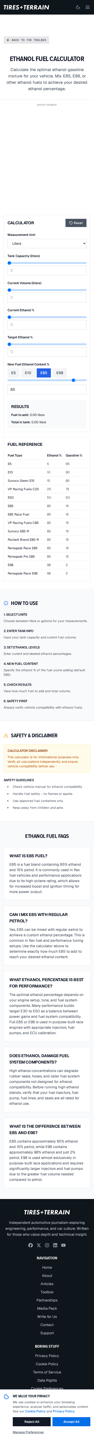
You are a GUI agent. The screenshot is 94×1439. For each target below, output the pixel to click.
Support (47, 1333)
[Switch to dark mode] (78, 7)
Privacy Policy (47, 1355)
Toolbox (47, 1292)
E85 (43, 372)
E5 (13, 372)
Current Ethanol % (21, 310)
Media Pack (47, 1308)
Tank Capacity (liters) (24, 256)
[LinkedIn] (55, 1245)
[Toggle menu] (87, 7)
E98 (59, 372)
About (47, 1275)
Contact (47, 1324)
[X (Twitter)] (39, 1245)
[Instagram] (47, 1245)
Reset (78, 223)
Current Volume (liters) (24, 283)
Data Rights (47, 1380)
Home (47, 1267)
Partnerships (47, 1300)
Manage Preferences (28, 1432)
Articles (47, 1283)
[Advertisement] (47, 155)
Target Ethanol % (20, 337)
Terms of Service (47, 1372)
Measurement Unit (21, 235)
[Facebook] (30, 1245)
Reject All (31, 1422)
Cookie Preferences (47, 1388)
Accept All (71, 1422)
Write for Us (47, 1316)
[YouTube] (63, 1245)
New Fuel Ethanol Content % (28, 364)
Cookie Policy (47, 1364)
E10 (28, 372)
